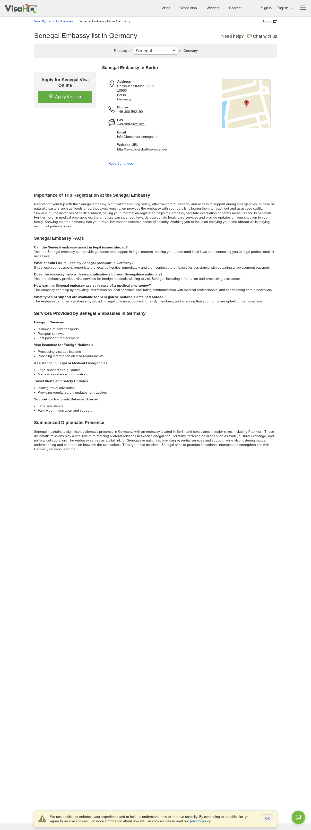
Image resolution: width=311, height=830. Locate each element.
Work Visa (188, 8)
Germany (188, 51)
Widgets (213, 8)
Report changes (120, 163)
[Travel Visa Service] (21, 8)
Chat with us (265, 36)
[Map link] (246, 103)
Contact (235, 8)
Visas (166, 8)
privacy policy (200, 821)
